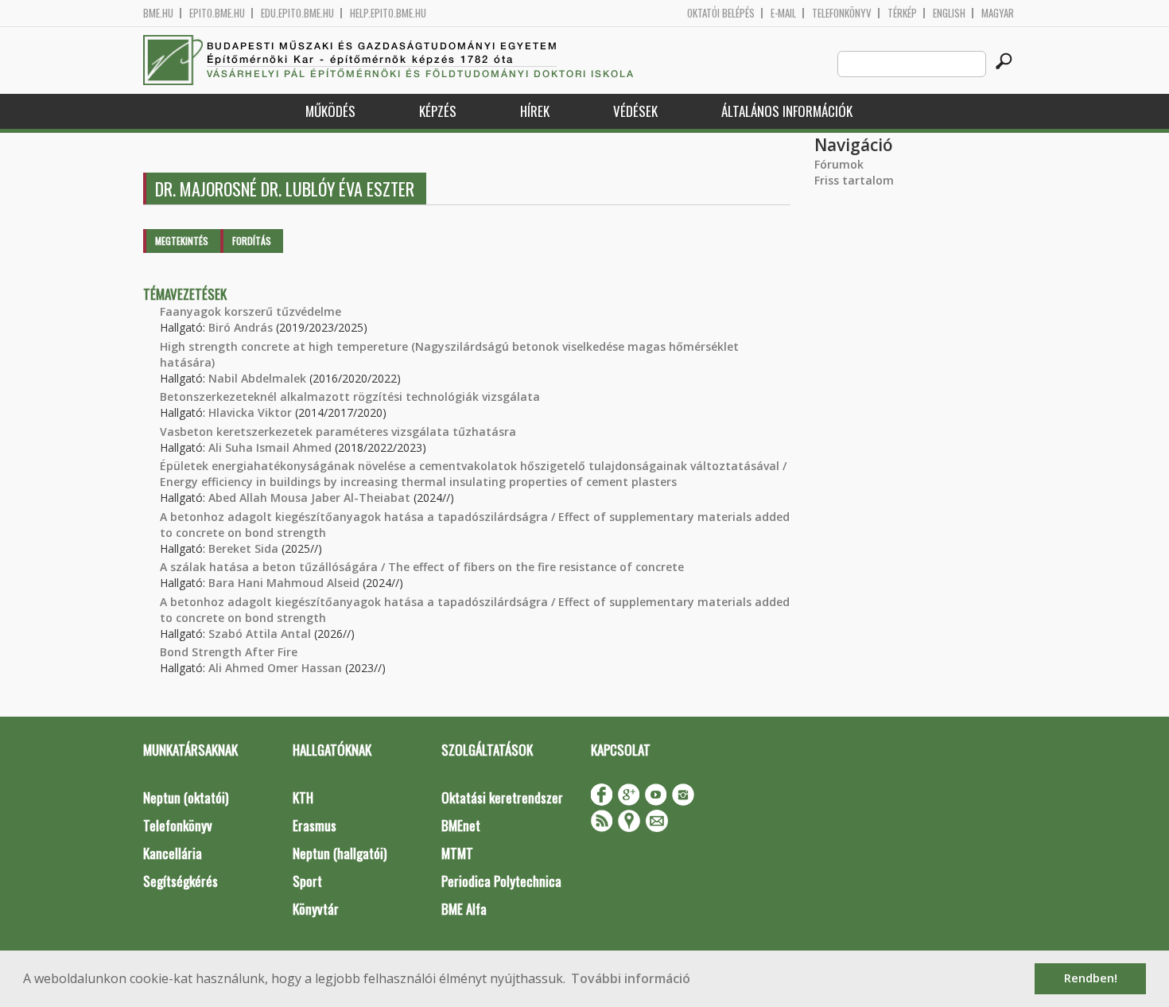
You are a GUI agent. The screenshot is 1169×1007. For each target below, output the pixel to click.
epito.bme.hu (217, 13)
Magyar (997, 13)
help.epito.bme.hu (388, 13)
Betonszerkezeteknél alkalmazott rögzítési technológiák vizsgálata (350, 396)
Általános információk (786, 111)
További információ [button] (630, 978)
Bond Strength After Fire (228, 651)
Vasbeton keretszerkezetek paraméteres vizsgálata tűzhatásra (338, 431)
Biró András (240, 327)
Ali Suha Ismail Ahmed (270, 447)
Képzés (437, 111)
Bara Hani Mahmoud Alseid (283, 582)
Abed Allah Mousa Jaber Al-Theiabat (309, 497)
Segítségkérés (180, 881)
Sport (307, 881)
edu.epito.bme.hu (297, 13)
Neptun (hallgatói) (339, 853)
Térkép (902, 13)
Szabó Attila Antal (259, 633)
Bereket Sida (243, 548)
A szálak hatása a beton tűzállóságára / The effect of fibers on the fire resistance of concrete (422, 566)
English (949, 13)
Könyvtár (316, 909)
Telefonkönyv (842, 13)
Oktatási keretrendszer (502, 797)
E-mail (783, 13)
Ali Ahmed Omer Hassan (275, 667)
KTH (303, 797)
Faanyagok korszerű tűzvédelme (250, 311)
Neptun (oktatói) (185, 797)
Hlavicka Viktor (250, 412)
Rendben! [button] (1090, 978)
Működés (330, 111)
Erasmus (314, 825)
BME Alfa (464, 909)
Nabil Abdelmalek (257, 378)
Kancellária (172, 853)
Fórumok (839, 164)
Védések (635, 111)
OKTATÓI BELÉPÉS (721, 13)
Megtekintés (181, 240)
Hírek (535, 111)
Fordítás (251, 240)
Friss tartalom (854, 180)
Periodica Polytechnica (501, 881)
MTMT (457, 853)
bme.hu (158, 13)
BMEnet (460, 825)
